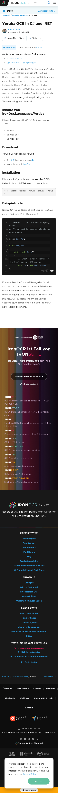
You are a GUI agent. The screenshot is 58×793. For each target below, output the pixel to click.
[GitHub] (21, 739)
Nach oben (49, 676)
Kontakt (29, 708)
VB (42, 271)
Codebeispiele (29, 538)
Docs (10, 11)
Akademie (10, 698)
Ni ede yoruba (14, 58)
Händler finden (29, 618)
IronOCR (6, 15)
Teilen (35, 38)
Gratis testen (29, 384)
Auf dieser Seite (45, 11)
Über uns (7, 689)
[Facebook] (33, 739)
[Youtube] (25, 739)
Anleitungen (29, 543)
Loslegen (29, 583)
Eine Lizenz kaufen (29, 613)
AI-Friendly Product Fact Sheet (29, 570)
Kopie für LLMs (14, 38)
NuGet (27, 164)
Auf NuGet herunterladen (31, 649)
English (39, 47)
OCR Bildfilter (29, 596)
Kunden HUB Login (43, 698)
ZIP (13, 160)
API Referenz (29, 548)
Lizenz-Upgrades (29, 622)
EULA (29, 636)
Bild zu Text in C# (29, 587)
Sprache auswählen (20, 15)
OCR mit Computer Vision (29, 601)
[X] (29, 739)
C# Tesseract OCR (29, 592)
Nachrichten (22, 689)
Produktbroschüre (29, 561)
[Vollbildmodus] (49, 223)
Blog (29, 557)
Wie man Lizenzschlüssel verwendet (29, 632)
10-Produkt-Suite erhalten (28, 376)
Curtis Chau (14, 30)
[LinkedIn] (37, 739)
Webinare (24, 698)
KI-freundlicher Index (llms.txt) (29, 566)
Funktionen (29, 552)
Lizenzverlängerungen (29, 627)
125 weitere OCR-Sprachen (21, 62)
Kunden (37, 689)
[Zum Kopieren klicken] (45, 223)
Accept (38, 781)
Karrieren (50, 689)
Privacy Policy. (30, 774)
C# (51, 271)
